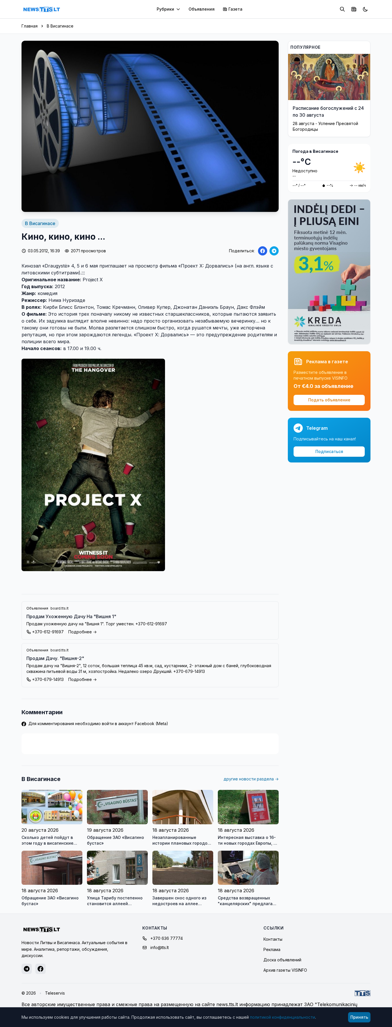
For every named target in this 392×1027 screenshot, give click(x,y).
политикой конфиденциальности (282, 1017)
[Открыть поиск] (342, 9)
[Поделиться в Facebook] (262, 250)
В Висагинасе (60, 26)
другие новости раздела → (251, 778)
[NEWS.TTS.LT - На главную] (42, 9)
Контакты (272, 939)
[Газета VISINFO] (354, 9)
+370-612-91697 (48, 631)
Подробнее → (82, 631)
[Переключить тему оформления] (365, 9)
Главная (30, 26)
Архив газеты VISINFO (285, 970)
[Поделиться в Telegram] (274, 250)
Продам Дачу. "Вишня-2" (55, 658)
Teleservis (55, 993)
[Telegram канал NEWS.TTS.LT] (27, 969)
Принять (359, 1017)
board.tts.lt (60, 608)
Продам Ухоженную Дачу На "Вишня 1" (71, 616)
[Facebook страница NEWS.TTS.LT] (40, 969)
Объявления (202, 9)
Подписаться (329, 451)
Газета (235, 9)
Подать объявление (329, 399)
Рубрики (165, 9)
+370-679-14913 (48, 679)
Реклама (271, 949)
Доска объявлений (282, 959)
